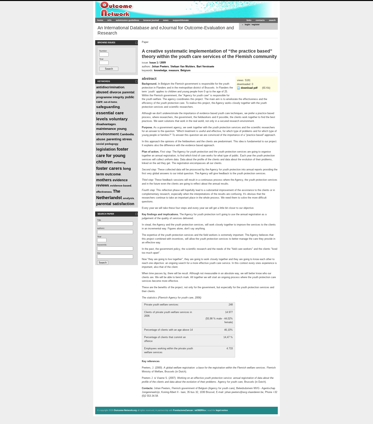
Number (103, 51)
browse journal (151, 20)
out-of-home (110, 102)
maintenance (106, 129)
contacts (260, 20)
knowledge (160, 70)
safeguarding (108, 107)
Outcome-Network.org (133, 9)
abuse (100, 139)
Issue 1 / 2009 (157, 62)
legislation (106, 149)
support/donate (181, 20)
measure (174, 70)
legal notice (222, 410)
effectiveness (104, 191)
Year (101, 59)
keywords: (102, 245)
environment (107, 134)
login (247, 24)
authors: (101, 228)
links (249, 20)
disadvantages (106, 124)
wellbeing (119, 162)
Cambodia (127, 134)
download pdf (249, 87)
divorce (115, 92)
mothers (104, 180)
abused (102, 92)
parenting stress (119, 139)
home (100, 20)
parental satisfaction (115, 204)
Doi (98, 253)
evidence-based (120, 185)
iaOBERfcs (200, 410)
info (109, 20)
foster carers (109, 168)
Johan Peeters (160, 66)
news (165, 20)
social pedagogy (107, 143)
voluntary (118, 119)
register (256, 24)
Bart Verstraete (205, 66)
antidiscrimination (110, 87)
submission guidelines (127, 20)
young (121, 129)
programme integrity (110, 97)
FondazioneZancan (183, 410)
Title (99, 220)
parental (128, 92)
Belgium (185, 70)
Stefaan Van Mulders (182, 66)
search (272, 20)
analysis (128, 198)
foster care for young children (112, 155)
